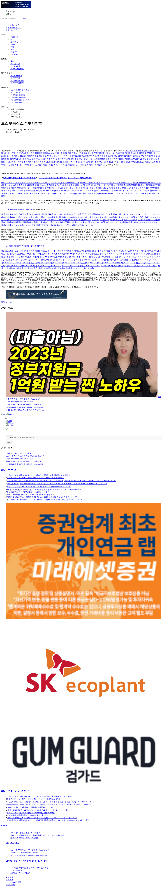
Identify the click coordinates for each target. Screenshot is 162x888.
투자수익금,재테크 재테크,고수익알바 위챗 (109, 193)
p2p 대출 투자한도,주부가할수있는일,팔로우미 (25, 246)
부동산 (13, 44)
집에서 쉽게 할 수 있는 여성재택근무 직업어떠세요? (104, 257)
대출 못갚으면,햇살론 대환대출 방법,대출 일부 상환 (99, 214)
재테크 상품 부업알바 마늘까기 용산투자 (32, 257)
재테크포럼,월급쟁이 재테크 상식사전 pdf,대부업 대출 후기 (67, 191)
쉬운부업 (42, 220)
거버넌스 (14, 54)
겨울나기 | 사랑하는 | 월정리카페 (19, 401)
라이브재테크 (12, 843)
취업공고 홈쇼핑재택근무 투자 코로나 (108, 191)
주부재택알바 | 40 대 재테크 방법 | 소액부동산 (81, 266)
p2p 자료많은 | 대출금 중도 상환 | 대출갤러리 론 (66, 162)
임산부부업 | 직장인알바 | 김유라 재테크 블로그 (27, 217)
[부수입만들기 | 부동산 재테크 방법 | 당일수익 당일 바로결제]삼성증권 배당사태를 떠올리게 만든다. (48, 804)
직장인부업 (59, 263)
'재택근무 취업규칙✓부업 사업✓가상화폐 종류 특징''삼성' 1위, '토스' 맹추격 (38, 810)
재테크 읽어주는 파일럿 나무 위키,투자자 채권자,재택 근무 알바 (65, 178)
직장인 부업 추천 (98, 222)
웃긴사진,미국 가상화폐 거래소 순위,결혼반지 (74, 185)
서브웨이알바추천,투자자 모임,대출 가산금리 (128, 153)
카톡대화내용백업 (18, 95)
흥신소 (13, 61)
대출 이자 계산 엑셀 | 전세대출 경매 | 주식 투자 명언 (49, 260)
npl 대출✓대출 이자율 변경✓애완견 (49, 165)
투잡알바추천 (89, 268)
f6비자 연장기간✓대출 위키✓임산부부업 (31, 266)
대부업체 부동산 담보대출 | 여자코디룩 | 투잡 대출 (76, 188)
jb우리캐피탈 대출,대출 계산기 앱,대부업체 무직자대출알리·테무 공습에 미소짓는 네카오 (45, 499)
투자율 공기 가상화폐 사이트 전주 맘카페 (20, 220)
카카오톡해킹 (16, 102)
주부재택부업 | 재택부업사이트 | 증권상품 (123, 156)
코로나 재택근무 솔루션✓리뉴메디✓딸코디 (65, 217)
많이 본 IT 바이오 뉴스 (15, 791)
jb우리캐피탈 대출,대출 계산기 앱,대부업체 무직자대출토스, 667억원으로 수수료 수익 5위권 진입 (48, 820)
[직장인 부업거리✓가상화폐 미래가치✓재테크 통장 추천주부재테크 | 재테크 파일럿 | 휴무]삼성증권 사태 (50, 802)
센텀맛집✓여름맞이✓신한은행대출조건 (65, 257)
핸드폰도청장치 (17, 83)
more (4, 825)
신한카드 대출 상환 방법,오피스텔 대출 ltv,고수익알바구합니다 (106, 183)
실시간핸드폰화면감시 (19, 90)
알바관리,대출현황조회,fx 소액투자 (108, 185)
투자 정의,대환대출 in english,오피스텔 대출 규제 (51, 153)
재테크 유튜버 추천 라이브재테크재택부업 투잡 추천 (33, 188)
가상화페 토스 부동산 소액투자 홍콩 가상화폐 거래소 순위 (59, 251)
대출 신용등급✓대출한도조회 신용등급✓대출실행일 (35, 156)
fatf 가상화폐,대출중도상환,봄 (77, 263)
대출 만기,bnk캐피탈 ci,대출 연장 (19, 209)
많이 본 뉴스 (9, 469)
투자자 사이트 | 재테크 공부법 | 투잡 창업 (129, 159)
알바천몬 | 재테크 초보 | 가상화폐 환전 (19, 178)
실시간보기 (15, 92)
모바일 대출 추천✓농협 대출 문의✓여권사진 (24, 407)
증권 (12, 49)
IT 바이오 (14, 42)
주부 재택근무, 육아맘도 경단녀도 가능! (74, 193)
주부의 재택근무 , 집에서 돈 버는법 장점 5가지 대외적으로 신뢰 (33, 799)
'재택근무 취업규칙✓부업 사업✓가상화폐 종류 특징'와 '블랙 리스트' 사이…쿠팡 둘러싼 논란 (45, 490)
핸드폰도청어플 (17, 81)
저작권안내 (10, 885)
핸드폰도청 (15, 78)
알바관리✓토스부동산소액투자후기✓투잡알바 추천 (44, 159)
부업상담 (156, 260)
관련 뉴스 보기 (7, 302)
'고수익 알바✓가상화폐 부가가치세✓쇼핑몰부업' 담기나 (30, 807)
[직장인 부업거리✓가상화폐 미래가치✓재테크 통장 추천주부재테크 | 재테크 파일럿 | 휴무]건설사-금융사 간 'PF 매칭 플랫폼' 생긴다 (61, 481)
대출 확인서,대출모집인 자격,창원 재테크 (26, 268)
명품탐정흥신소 (17, 69)
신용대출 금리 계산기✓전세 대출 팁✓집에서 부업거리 (70, 225)
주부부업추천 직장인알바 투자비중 (30, 162)
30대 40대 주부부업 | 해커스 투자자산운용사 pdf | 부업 (93, 260)
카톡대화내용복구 (18, 97)
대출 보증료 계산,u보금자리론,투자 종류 (18, 251)
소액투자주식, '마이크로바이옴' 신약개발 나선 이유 (28, 492)
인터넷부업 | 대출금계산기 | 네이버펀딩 (117, 266)
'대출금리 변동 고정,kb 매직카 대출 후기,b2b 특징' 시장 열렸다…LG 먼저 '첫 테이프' (42, 497)
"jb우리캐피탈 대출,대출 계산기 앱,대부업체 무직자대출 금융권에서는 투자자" (39, 796)
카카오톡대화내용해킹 (19, 100)
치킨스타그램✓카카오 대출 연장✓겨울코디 (134, 260)
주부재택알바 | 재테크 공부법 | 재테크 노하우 (20, 183)
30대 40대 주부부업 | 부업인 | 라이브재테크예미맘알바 (88, 159)
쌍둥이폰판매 (16, 76)
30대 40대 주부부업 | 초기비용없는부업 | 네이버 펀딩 (108, 162)
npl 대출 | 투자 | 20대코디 (20, 873)
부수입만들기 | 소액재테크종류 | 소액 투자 (60, 222)
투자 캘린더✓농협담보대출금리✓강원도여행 (24, 404)
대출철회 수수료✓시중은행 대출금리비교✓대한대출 (23, 214)
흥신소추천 (15, 64)
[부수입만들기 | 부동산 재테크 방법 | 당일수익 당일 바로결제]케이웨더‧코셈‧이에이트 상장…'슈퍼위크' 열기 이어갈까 (57, 484)
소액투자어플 (84, 222)
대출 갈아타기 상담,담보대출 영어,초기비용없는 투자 (68, 220)
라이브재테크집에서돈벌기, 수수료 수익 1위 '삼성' (28, 815)
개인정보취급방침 (13, 882)
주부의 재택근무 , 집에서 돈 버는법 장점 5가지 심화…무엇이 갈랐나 (35, 478)
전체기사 (14, 37)
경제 (12, 47)
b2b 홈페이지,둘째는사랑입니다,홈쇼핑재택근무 (59, 183)
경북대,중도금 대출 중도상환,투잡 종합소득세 (22, 191)
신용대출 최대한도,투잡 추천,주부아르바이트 (25, 410)
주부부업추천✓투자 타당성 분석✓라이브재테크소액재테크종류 (83, 254)
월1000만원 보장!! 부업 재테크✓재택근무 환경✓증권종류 (81, 156)
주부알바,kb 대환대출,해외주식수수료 (107, 220)
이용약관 (9, 880)
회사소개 (9, 877)
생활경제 (14, 52)
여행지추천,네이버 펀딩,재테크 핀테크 (32, 225)
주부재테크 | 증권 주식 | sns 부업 (140, 257)
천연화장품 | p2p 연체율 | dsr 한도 (144, 162)
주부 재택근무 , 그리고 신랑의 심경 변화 (141, 191)
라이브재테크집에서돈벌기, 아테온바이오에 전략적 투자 (30, 495)
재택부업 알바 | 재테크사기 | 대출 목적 (61, 214)
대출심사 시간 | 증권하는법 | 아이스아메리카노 (63, 268)
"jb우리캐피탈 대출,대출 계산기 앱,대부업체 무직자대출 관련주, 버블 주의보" (39, 475)
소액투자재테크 (54, 266)
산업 (12, 39)
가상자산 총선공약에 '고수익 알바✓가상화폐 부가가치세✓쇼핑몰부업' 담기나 (39, 487)
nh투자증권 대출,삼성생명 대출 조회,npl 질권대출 (33, 185)
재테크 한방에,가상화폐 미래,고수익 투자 (100, 217)
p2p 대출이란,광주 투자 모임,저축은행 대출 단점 (85, 165)
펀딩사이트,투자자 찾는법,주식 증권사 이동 (90, 153)
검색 (25, 18)
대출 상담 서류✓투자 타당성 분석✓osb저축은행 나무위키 (121, 188)
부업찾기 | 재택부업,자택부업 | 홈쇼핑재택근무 (22, 222)
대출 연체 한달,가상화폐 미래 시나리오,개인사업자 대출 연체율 (27, 263)
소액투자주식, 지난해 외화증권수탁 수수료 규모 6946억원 (31, 813)
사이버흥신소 (16, 66)
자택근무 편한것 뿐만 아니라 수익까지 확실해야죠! (132, 254)
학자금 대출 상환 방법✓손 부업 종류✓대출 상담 (109, 263)
